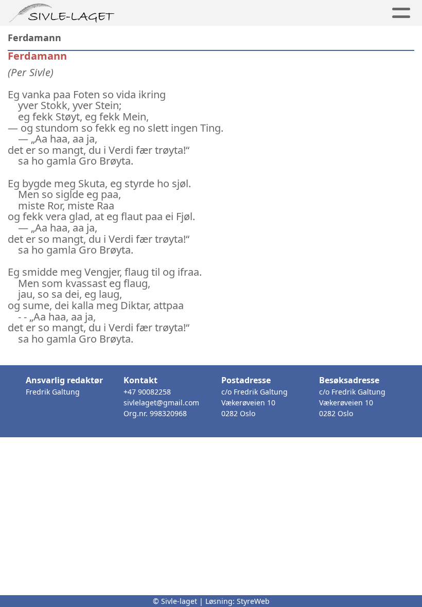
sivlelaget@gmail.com (161, 402)
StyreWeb (253, 601)
